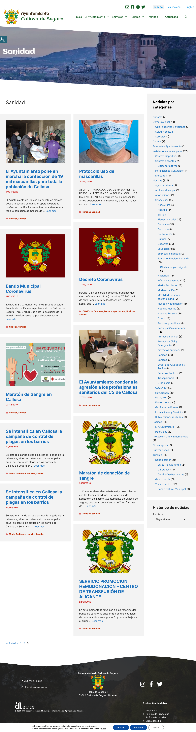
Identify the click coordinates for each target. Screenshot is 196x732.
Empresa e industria (169, 253)
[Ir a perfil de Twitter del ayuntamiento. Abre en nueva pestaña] (143, 7)
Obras (161, 318)
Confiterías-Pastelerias (171, 474)
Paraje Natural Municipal (172, 489)
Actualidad (171, 16)
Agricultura (164, 204)
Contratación (165, 234)
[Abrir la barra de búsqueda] (186, 17)
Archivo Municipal (165, 190)
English (190, 7)
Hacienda (163, 275)
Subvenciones (161, 450)
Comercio (163, 224)
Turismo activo (163, 484)
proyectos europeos (169, 350)
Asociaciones (162, 195)
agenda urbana (164, 185)
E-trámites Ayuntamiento (167, 146)
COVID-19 (88, 311)
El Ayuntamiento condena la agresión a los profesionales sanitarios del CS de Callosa (108, 387)
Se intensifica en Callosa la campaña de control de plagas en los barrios (34, 436)
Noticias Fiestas (167, 308)
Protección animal (168, 336)
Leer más (51, 210)
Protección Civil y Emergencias (170, 436)
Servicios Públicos (168, 373)
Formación (161, 397)
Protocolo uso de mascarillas (96, 174)
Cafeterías (164, 469)
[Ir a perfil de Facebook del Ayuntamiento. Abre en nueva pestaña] (132, 7)
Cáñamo (157, 117)
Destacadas (162, 392)
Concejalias (161, 200)
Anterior (12, 643)
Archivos (158, 514)
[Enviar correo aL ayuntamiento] (127, 7)
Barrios (162, 214)
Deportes (98, 311)
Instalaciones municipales (167, 151)
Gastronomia (162, 479)
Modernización (166, 290)
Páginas (157, 422)
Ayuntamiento (35, 14)
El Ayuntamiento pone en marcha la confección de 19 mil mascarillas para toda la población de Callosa (34, 179)
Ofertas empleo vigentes (174, 267)
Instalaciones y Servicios (169, 412)
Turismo (135, 16)
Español (158, 7)
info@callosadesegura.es (35, 687)
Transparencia (166, 378)
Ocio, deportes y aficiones (170, 126)
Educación (164, 248)
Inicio (78, 16)
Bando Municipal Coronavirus (23, 289)
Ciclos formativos (167, 165)
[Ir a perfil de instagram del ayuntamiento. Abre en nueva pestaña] (138, 7)
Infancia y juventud (168, 280)
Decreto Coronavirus (101, 279)
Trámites (152, 16)
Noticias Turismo (167, 313)
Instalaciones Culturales (169, 170)
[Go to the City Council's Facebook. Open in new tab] (151, 684)
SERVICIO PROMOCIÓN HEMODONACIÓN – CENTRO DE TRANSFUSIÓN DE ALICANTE (108, 589)
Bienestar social (167, 219)
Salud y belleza (164, 131)
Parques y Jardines (169, 323)
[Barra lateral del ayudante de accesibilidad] (3, 39)
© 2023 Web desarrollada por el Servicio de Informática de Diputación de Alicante (49, 711)
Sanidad (22, 218)
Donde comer (163, 459)
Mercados (161, 175)
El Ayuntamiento (95, 16)
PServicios (161, 431)
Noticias (13, 218)
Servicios (117, 16)
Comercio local (161, 122)
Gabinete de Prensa (166, 407)
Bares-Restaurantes (169, 464)
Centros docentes (165, 161)
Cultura (157, 141)
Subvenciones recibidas (169, 417)
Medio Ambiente (17, 473)
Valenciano (174, 7)
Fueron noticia (163, 402)
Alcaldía (162, 209)
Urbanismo (164, 382)
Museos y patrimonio (114, 311)
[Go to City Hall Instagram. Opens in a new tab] (142, 684)
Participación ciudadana (172, 328)
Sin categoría (160, 445)
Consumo (163, 229)
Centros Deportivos (166, 156)
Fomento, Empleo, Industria (173, 258)
